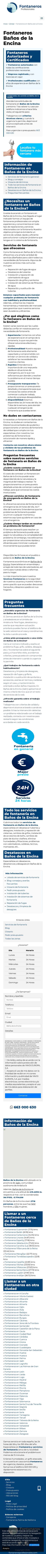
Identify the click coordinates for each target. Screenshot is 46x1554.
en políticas (34, 1545)
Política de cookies (15, 1509)
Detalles (9, 1031)
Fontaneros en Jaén (14, 1361)
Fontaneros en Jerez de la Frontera (22, 1323)
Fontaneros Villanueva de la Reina (21, 1248)
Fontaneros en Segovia (16, 1407)
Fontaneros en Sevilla (15, 1409)
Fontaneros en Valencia (16, 1423)
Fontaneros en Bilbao (15, 1428)
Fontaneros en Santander (17, 1326)
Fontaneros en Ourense (16, 1393)
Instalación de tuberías (18, 893)
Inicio (5, 24)
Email (7, 1013)
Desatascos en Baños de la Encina (24, 190)
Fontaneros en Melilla (15, 1385)
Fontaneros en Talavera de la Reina (22, 1420)
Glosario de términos (18, 182)
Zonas (11, 24)
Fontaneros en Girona (15, 1342)
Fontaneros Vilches (14, 1265)
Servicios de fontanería (16, 925)
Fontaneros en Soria (14, 1412)
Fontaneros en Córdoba (16, 1337)
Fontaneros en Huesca (16, 1356)
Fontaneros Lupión (14, 1273)
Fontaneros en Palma (15, 1358)
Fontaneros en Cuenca (16, 1339)
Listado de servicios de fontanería (23, 877)
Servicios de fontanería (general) (23, 177)
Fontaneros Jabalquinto (16, 1243)
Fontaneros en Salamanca (17, 1401)
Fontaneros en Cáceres (16, 1320)
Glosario (9, 932)
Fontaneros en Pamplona (17, 1391)
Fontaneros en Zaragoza (16, 1434)
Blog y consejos (15, 179)
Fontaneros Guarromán (16, 1229)
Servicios (10, 1482)
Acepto (6, 1548)
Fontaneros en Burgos (16, 1318)
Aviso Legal (11, 1504)
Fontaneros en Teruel (15, 1418)
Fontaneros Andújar (14, 1275)
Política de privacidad (16, 1506)
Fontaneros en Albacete (16, 1299)
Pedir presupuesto (16, 890)
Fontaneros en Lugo (14, 1377)
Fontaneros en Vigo (14, 1399)
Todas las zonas (12, 939)
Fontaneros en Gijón (14, 1307)
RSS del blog (12, 1496)
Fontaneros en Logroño (16, 1364)
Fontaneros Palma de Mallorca (21, 1520)
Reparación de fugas (17, 903)
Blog (7, 928)
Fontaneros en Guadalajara (18, 1347)
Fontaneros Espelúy (14, 1240)
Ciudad (8, 1022)
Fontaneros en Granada (16, 1345)
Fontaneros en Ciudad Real (18, 1334)
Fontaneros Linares (14, 1238)
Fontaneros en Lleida (15, 1374)
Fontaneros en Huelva (15, 1353)
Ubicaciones (12, 1493)
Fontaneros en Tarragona (17, 1415)
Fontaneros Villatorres (15, 1267)
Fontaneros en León (14, 1372)
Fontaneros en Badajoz (16, 1312)
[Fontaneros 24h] (23, 7)
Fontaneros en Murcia (15, 1388)
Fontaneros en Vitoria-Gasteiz (19, 1296)
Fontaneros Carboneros (16, 1235)
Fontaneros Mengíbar (15, 1254)
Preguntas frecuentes (18, 193)
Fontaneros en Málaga (15, 1383)
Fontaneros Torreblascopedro (19, 1256)
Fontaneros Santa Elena (16, 1270)
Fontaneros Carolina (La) (16, 1246)
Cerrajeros (11, 1517)
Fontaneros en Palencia (16, 1396)
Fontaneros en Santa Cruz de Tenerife (23, 1404)
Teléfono (9, 1005)
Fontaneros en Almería (16, 1304)
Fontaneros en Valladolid (17, 1426)
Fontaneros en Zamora (16, 1431)
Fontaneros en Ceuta (15, 1331)
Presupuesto (12, 1490)
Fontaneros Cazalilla (14, 1262)
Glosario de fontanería (17, 887)
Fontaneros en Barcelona (17, 1315)
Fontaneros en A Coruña (16, 1293)
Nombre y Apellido (14, 996)
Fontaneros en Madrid (15, 1380)
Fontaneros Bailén (14, 1232)
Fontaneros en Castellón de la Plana (22, 1329)
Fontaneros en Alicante (16, 1302)
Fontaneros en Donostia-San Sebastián (23, 1350)
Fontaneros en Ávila (14, 1310)
